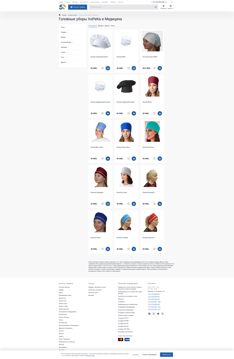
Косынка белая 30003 (150, 57)
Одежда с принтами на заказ (97, 287)
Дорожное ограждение (65, 328)
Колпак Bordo (147, 102)
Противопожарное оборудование (69, 325)
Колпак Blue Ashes (97, 147)
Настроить (136, 354)
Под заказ (62, 350)
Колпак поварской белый (99, 57)
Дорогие (107, 25)
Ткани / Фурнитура (64, 339)
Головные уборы (72, 15)
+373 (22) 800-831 (154, 297)
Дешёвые (101, 25)
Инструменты (63, 347)
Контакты (120, 2)
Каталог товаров (79, 7)
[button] (100, 41)
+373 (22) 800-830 (158, 2)
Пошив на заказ (95, 2)
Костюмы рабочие (64, 287)
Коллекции (105, 2)
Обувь (61, 292)
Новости (67, 2)
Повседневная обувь (65, 295)
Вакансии (121, 299)
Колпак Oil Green (148, 147)
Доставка (75, 2)
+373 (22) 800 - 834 (154, 307)
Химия (61, 320)
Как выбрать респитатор (125, 331)
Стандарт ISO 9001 (124, 329)
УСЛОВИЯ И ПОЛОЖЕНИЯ (126, 307)
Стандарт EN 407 (123, 323)
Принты (61, 336)
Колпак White (121, 57)
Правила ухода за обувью (126, 315)
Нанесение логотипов (95, 290)
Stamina (61, 333)
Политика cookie (90, 355)
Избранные (164, 8)
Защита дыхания (64, 309)
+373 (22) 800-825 (154, 304)
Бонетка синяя (96, 237)
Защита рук (62, 298)
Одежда (64, 15)
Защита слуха (63, 303)
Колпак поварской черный (125, 102)
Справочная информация (126, 310)
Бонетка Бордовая (97, 192)
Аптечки (61, 331)
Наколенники (63, 314)
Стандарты (121, 301)
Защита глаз (62, 300)
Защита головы (63, 306)
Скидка (61, 2)
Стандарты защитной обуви (126, 312)
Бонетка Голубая (122, 237)
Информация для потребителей (127, 304)
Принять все (166, 354)
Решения (113, 2)
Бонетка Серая (122, 192)
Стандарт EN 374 (123, 318)
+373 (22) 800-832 (154, 299)
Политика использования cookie (127, 296)
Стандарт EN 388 (123, 321)
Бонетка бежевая (148, 192)
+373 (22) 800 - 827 (154, 309)
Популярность (92, 25)
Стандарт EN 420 (123, 326)
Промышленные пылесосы (67, 342)
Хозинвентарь (63, 322)
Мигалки (61, 344)
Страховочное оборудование (67, 311)
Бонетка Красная (148, 237)
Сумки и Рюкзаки (64, 317)
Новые (113, 25)
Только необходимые (149, 354)
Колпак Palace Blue (123, 147)
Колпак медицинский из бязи (100, 102)
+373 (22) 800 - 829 (154, 302)
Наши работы (84, 2)
